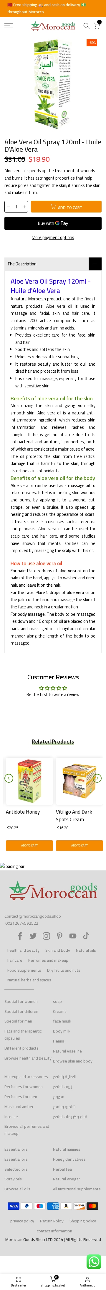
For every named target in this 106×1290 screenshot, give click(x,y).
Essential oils (16, 1149)
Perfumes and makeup (48, 960)
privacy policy (22, 1221)
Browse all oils (17, 1189)
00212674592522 (21, 923)
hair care (14, 960)
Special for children (21, 1011)
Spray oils (13, 1179)
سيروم (58, 1096)
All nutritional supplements (77, 1189)
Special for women (21, 1001)
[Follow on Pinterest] (59, 936)
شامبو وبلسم (64, 1106)
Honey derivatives (69, 1159)
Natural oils (86, 950)
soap (57, 1001)
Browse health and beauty (28, 1058)
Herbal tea (62, 1169)
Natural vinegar (66, 1179)
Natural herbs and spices (29, 980)
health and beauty (23, 950)
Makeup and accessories (26, 1076)
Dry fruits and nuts (63, 970)
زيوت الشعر (62, 1086)
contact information (54, 1231)
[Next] (97, 778)
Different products (21, 1048)
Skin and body (57, 950)
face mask (62, 1021)
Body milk (61, 1031)
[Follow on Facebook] (20, 936)
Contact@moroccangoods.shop (32, 916)
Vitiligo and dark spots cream (72, 815)
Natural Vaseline (67, 1051)
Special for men (18, 1021)
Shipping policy (82, 1221)
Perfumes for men (20, 1096)
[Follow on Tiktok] (86, 936)
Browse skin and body (72, 1061)
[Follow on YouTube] (73, 936)
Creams (60, 1011)
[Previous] (8, 778)
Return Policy (52, 1221)
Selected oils (16, 1169)
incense (11, 1116)
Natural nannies (66, 1149)
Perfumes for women (23, 1086)
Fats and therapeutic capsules (23, 1034)
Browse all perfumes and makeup (26, 1129)
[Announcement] (53, 8)
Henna (58, 1041)
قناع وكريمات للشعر (70, 1116)
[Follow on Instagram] (46, 936)
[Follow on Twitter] (33, 936)
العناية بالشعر (64, 1076)
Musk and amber (19, 1106)
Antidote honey (21, 812)
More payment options (53, 237)
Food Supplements (24, 970)
